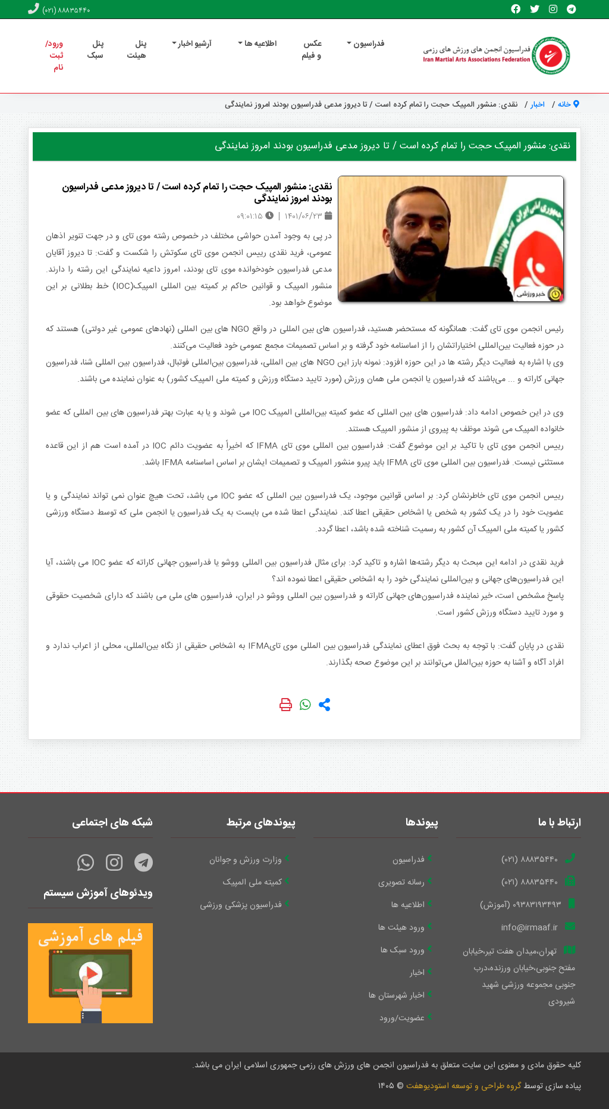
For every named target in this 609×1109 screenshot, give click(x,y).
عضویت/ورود (402, 1018)
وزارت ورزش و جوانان (245, 860)
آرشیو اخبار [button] (194, 44)
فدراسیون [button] (368, 44)
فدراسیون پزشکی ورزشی (241, 905)
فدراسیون (409, 860)
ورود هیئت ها (401, 928)
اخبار (537, 104)
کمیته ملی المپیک (252, 883)
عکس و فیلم (311, 50)
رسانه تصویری (401, 883)
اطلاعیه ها (408, 905)
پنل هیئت (136, 50)
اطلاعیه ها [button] (260, 44)
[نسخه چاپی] (287, 707)
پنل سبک (95, 50)
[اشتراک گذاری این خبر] (324, 707)
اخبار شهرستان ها (397, 996)
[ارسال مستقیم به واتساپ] (305, 707)
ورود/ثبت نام (54, 56)
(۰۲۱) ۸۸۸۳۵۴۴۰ (66, 11)
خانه (565, 104)
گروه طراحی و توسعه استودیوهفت (463, 1086)
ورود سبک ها (403, 950)
